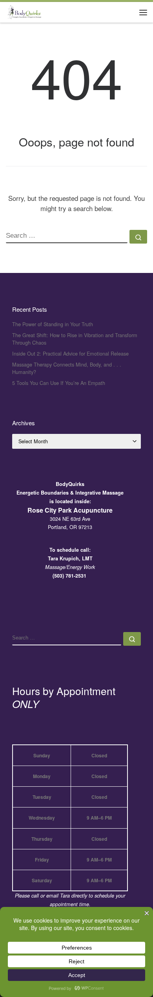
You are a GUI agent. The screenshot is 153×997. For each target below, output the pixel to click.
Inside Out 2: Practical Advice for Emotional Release (70, 353)
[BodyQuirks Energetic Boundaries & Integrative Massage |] (23, 11)
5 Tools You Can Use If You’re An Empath (58, 383)
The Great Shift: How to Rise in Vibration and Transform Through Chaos (74, 339)
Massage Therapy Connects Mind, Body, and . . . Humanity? (66, 368)
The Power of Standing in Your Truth (52, 324)
